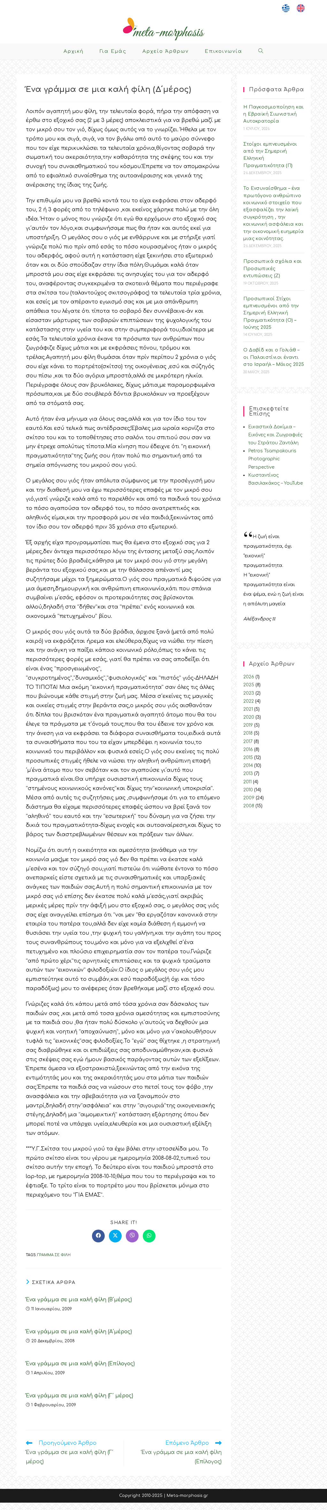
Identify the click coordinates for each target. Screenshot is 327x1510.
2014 (248, 765)
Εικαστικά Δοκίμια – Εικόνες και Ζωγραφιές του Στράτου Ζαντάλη (275, 434)
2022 (248, 701)
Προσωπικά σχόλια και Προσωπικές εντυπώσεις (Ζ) (272, 268)
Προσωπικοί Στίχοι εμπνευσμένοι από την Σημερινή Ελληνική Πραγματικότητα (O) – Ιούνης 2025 (271, 313)
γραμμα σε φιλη (54, 1255)
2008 (248, 805)
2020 (248, 717)
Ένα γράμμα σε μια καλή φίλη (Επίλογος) (80, 1364)
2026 (248, 676)
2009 (249, 797)
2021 (248, 709)
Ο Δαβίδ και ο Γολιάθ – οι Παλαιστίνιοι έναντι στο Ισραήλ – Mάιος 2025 (273, 357)
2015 (248, 757)
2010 (248, 789)
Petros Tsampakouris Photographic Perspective (272, 458)
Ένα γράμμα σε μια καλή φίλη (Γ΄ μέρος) (79, 1396)
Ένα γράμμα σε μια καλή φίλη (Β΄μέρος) (79, 1300)
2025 (248, 684)
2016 (248, 749)
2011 (247, 781)
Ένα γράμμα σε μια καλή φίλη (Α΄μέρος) (79, 1332)
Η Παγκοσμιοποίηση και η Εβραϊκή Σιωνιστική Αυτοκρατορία (273, 114)
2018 (248, 733)
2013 (248, 773)
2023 (248, 693)
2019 (248, 725)
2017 (248, 741)
